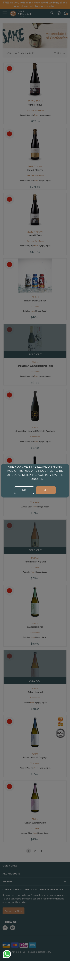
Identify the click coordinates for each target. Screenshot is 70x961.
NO (24, 490)
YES (45, 490)
